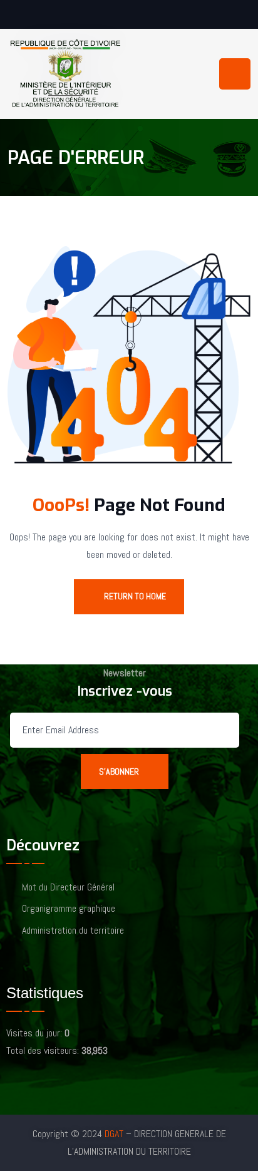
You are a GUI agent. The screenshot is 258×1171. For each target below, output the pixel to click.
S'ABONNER (119, 771)
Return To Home (135, 596)
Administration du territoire (73, 931)
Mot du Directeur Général (68, 888)
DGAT (114, 1133)
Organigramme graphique (68, 909)
